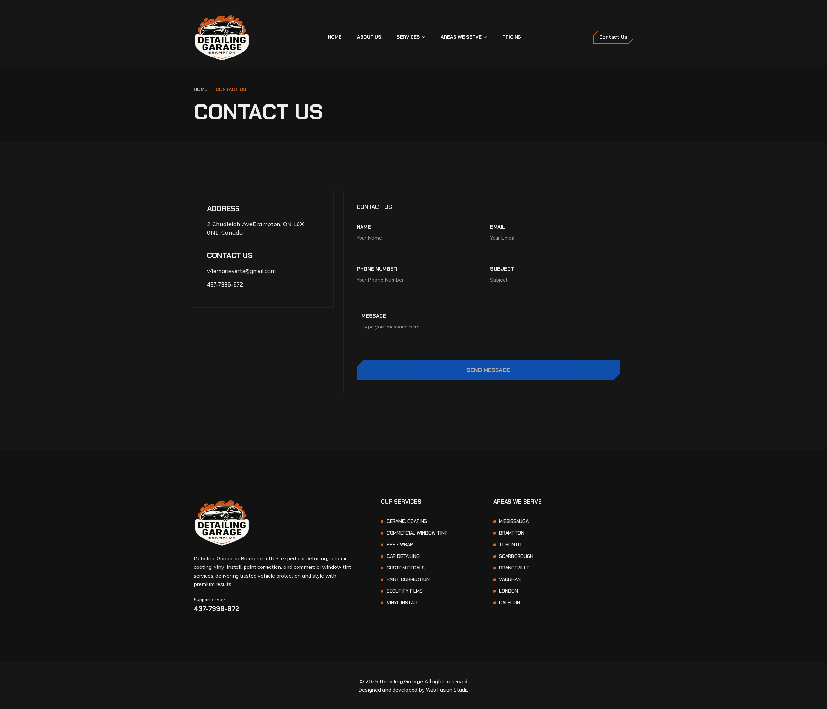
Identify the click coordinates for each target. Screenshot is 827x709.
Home (334, 37)
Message (373, 315)
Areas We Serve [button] (461, 37)
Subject (502, 269)
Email (497, 227)
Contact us (231, 89)
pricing (511, 37)
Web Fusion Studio (447, 689)
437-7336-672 (225, 284)
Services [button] (408, 37)
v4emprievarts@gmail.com (241, 271)
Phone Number (377, 269)
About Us (369, 37)
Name (364, 227)
